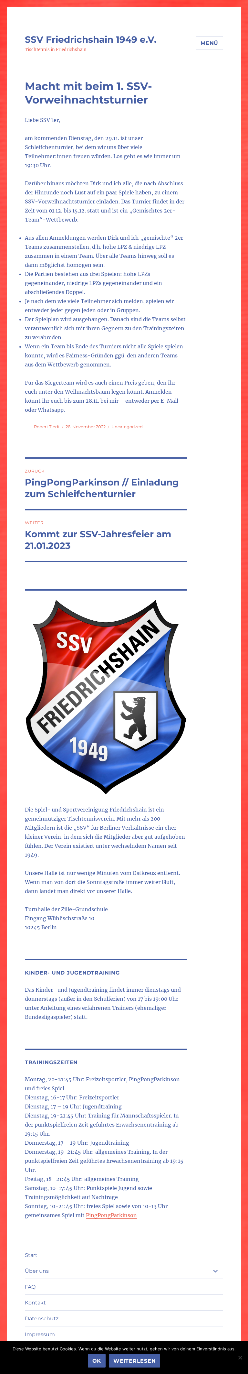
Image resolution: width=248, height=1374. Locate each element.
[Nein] (240, 1357)
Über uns (37, 1271)
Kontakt (35, 1303)
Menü (209, 43)
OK (96, 1361)
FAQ (30, 1287)
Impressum (40, 1334)
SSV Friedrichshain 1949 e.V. (90, 39)
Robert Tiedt (47, 426)
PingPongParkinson (111, 1215)
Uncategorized (127, 426)
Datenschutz (41, 1318)
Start (31, 1255)
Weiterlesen (134, 1361)
